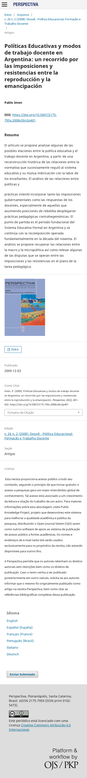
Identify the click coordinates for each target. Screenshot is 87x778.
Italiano (12, 647)
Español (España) (20, 627)
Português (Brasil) (20, 641)
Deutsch (13, 654)
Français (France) (19, 634)
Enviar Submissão (22, 674)
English (12, 621)
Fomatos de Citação (21, 412)
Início (8, 15)
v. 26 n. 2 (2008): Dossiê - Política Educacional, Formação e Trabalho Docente (42, 21)
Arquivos (23, 15)
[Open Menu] (4, 4)
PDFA (15, 349)
